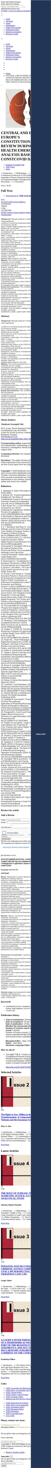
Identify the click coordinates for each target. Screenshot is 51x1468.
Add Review (6, 839)
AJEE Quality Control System (17, 1395)
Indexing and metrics (13, 32)
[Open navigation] (2, 13)
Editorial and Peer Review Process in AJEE (22, 1399)
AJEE (8, 19)
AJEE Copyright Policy (14, 1414)
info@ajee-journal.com (10, 1425)
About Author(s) (19, 213)
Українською (6, 215)
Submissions (10, 25)
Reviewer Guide (12, 34)
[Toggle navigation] (2, 15)
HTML (3, 213)
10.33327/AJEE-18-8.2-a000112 (13, 202)
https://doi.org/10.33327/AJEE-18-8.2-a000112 (25, 1067)
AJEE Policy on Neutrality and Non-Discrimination (25, 1390)
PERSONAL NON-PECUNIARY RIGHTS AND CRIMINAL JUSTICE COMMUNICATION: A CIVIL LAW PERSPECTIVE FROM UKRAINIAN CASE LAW (24, 1270)
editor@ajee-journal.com (25, 1427)
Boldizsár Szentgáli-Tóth (15, 165)
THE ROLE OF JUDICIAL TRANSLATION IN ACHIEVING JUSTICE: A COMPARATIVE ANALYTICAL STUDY (25, 1196)
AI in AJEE (10, 1416)
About (8, 23)
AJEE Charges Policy (14, 1392)
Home (8, 73)
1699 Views (10, 167)
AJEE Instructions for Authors (17, 1403)
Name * (4, 820)
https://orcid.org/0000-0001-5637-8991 (17, 439)
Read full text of (20, 196)
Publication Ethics (12, 30)
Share (8, 169)
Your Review (6, 827)
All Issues (9, 21)
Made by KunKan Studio (15, 1452)
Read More (5, 1145)
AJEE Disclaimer (12, 1411)
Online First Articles (13, 28)
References (30, 213)
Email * (4, 822)
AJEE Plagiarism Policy (15, 1409)
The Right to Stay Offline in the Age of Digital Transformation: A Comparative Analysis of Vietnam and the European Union (23, 1117)
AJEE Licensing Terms (14, 1397)
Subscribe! (41, 734)
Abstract (10, 213)
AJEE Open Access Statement (17, 1405)
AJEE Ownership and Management (19, 1388)
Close (4, 1466)
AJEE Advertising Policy (15, 1407)
